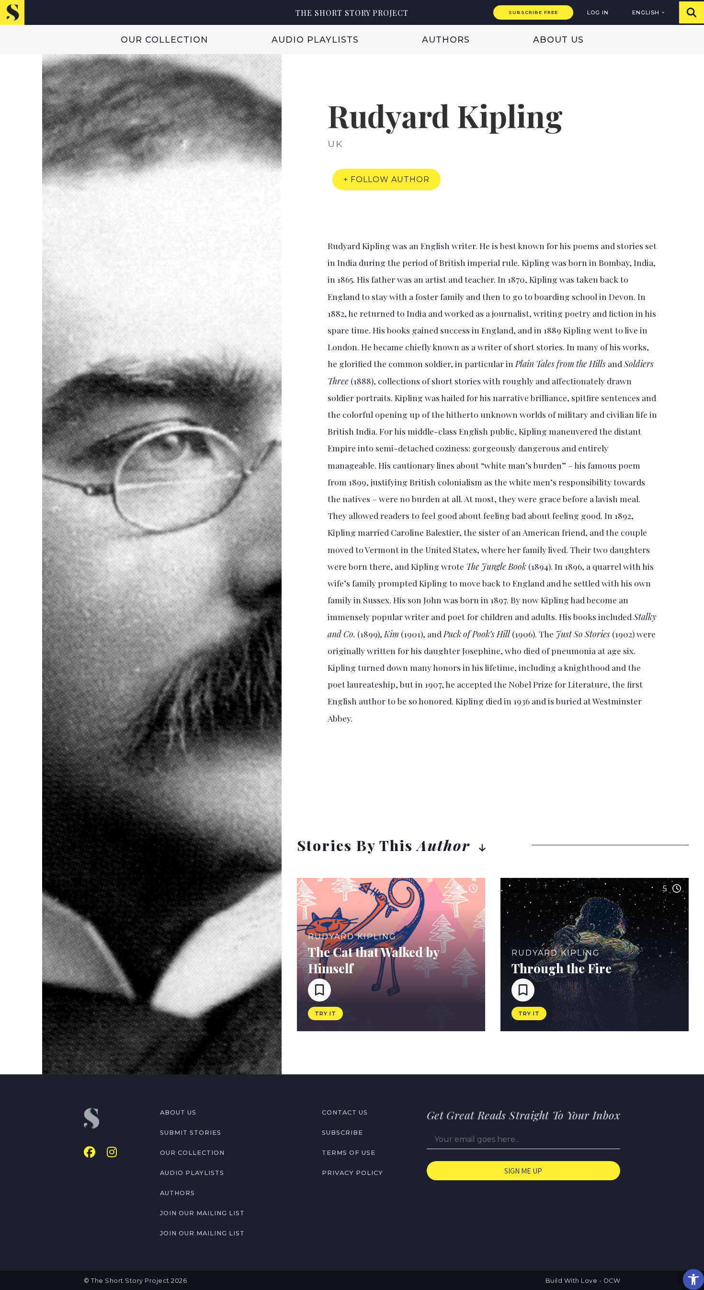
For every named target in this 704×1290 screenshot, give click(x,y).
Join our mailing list (202, 1213)
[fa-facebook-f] (89, 1152)
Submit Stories (190, 1132)
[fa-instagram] (112, 1152)
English (645, 12)
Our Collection (164, 40)
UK (335, 144)
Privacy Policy (352, 1172)
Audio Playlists (315, 40)
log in (598, 12)
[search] (691, 12)
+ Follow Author (386, 179)
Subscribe (342, 1132)
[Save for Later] (319, 990)
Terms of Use (348, 1152)
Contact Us (345, 1112)
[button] (693, 1279)
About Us (558, 40)
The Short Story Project (352, 13)
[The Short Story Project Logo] (12, 12)
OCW (612, 1280)
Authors (446, 40)
